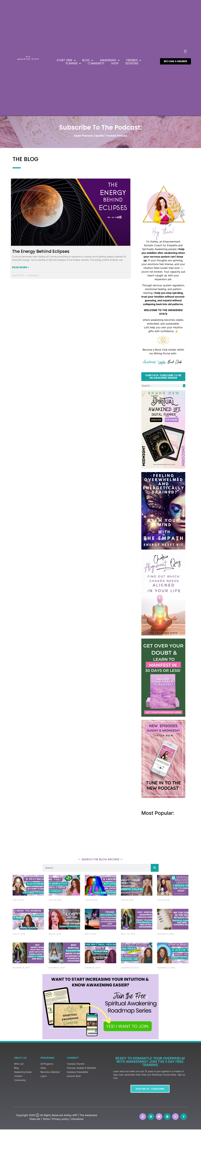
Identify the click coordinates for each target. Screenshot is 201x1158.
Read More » (20, 267)
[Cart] (185, 51)
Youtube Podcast (116, 135)
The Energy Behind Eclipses (41, 251)
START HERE (64, 60)
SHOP (115, 63)
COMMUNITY (96, 63)
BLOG (86, 60)
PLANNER (72, 63)
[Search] (184, 385)
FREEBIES (132, 60)
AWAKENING (108, 60)
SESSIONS (132, 63)
